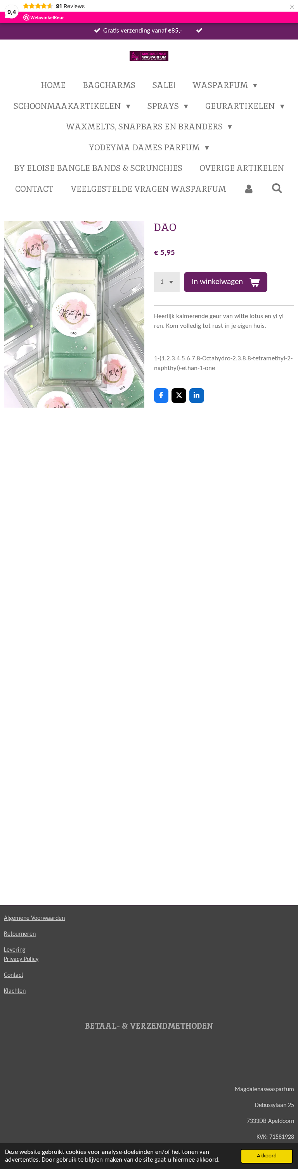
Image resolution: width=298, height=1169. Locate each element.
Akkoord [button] (267, 1156)
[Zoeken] (277, 188)
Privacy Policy (21, 959)
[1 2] (167, 282)
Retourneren (20, 934)
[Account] (249, 189)
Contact (13, 975)
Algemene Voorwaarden (34, 918)
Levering (15, 950)
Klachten (15, 991)
